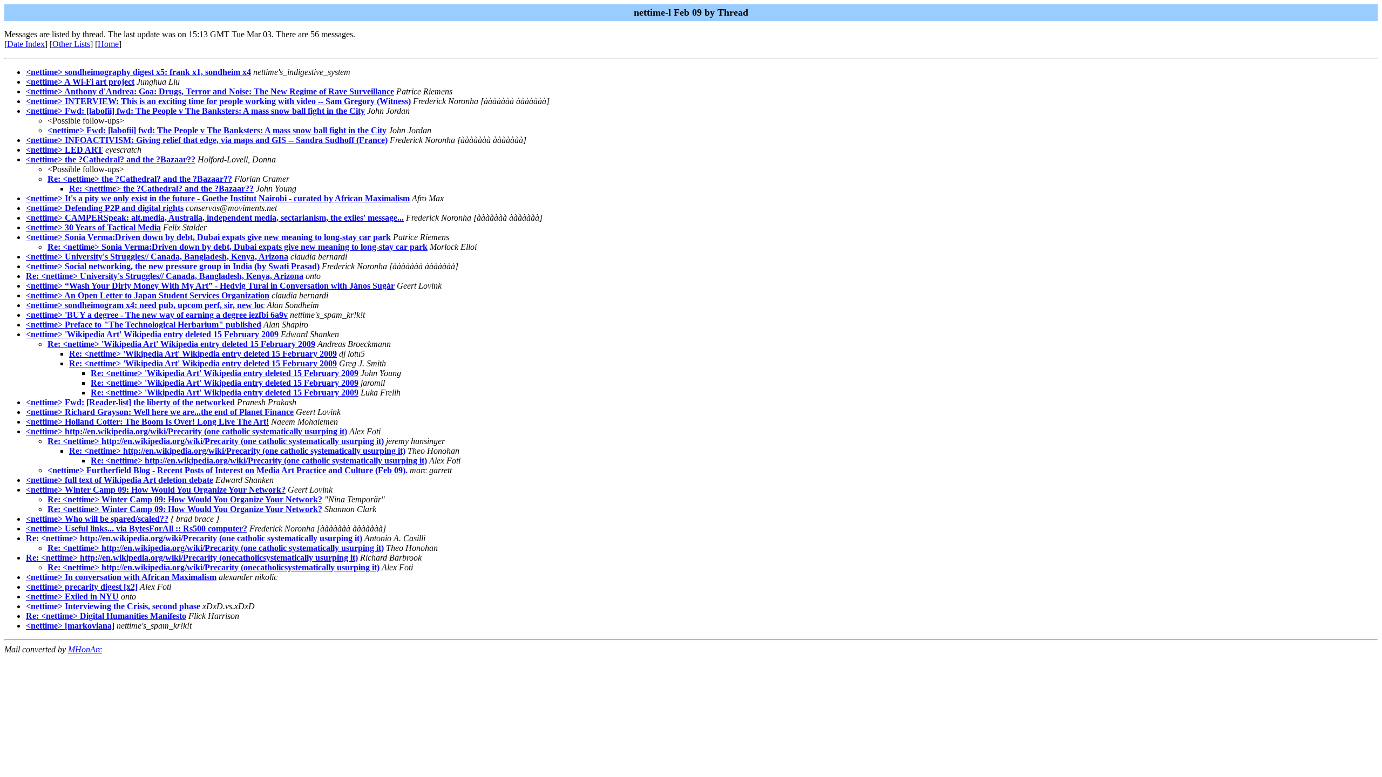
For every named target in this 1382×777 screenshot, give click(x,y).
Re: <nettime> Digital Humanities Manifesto (106, 616)
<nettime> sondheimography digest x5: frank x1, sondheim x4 (138, 72)
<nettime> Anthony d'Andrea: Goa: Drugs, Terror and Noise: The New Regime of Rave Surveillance (210, 91)
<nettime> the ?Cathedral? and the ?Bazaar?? (110, 159)
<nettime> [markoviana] (70, 625)
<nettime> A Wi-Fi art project (80, 81)
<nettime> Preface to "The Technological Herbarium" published (143, 324)
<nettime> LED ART (64, 149)
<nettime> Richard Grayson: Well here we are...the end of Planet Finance (160, 412)
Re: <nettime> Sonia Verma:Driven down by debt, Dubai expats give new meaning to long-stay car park (238, 246)
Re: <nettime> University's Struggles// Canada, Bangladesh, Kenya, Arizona (164, 276)
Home (108, 44)
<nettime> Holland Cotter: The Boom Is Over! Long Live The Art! (147, 421)
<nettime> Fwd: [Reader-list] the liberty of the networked (130, 402)
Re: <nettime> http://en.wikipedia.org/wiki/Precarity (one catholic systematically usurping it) (216, 441)
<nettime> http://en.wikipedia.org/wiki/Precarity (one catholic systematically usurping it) (186, 431)
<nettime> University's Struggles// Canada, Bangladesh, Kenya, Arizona (157, 256)
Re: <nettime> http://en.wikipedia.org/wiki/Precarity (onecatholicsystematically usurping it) (192, 557)
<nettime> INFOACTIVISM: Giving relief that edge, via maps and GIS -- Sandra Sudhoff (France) (207, 140)
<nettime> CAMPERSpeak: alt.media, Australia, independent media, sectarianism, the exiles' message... (215, 217)
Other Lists (71, 44)
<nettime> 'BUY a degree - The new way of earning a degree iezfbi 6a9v (157, 314)
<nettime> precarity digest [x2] (82, 586)
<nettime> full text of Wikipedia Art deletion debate (119, 480)
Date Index (26, 44)
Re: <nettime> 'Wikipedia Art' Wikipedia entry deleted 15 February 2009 (181, 344)
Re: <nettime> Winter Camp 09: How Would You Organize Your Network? (185, 499)
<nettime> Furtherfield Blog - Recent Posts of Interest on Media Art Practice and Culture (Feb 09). (228, 470)
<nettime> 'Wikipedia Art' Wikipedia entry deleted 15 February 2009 (152, 334)
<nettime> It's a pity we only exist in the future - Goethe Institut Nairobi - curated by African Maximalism (218, 198)
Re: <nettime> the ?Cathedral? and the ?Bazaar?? (140, 178)
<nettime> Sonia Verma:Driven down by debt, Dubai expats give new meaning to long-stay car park (208, 237)
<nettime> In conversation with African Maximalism (121, 577)
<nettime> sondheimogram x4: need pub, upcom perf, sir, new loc (145, 305)
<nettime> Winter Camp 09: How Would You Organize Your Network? (156, 489)
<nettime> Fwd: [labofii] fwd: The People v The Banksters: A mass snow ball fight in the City (195, 110)
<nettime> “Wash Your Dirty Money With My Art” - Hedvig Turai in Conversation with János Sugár (210, 285)
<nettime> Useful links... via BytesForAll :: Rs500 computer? (136, 528)
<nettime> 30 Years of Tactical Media (93, 227)
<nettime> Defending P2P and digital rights (105, 208)
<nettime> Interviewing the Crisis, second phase (113, 606)
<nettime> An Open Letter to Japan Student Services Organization (147, 295)
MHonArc (85, 649)
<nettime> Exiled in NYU (72, 596)
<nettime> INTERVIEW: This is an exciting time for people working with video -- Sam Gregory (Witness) (218, 101)
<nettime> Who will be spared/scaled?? (97, 518)
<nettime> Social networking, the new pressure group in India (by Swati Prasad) (173, 266)
